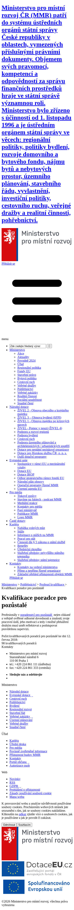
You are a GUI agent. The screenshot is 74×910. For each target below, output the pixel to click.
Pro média (15, 492)
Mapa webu (16, 796)
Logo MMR (25, 517)
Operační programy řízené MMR (37, 485)
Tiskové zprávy (27, 496)
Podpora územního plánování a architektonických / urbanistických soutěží (43, 444)
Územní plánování (20, 720)
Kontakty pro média (29, 506)
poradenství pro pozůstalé (36, 614)
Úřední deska (17, 744)
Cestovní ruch (26, 382)
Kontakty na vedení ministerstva (37, 567)
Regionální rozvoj (20, 709)
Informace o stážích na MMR (35, 535)
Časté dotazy (17, 520)
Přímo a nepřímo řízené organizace (39, 570)
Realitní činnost (27, 396)
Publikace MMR (27, 513)
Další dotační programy (32, 456)
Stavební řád (17, 713)
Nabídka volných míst (31, 528)
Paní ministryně (27, 510)
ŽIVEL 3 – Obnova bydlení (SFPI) (39, 417)
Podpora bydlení (27, 435)
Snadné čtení (25, 403)
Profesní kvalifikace (52, 584)
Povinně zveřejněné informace (28, 751)
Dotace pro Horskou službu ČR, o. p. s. (42, 453)
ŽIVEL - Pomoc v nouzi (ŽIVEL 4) (39, 428)
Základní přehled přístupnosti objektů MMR (44, 574)
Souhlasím (24, 824)
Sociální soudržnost (29, 399)
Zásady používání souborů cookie (30, 793)
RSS (12, 782)
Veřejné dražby (26, 385)
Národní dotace (19, 407)
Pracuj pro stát (26, 538)
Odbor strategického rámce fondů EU (40, 478)
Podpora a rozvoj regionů (33, 431)
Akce (20, 353)
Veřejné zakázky (27, 392)
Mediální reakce (27, 503)
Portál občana (19, 762)
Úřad (20, 364)
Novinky (15, 779)
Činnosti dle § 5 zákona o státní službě (41, 542)
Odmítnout (9, 824)
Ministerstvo (17, 350)
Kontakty (15, 563)
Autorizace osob (19, 765)
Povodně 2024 (26, 360)
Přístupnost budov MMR (24, 754)
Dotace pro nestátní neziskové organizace (43, 449)
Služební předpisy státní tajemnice (38, 560)
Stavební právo (26, 374)
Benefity (22, 545)
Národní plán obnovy (30, 481)
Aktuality (23, 357)
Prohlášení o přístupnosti (24, 789)
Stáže (20, 531)
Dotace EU (24, 471)
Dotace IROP (25, 474)
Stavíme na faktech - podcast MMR (39, 499)
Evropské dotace (21, 695)
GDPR (15, 786)
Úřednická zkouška (29, 549)
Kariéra (14, 524)
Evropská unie (18, 460)
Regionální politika (29, 367)
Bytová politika (27, 378)
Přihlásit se (8, 263)
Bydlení (14, 705)
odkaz (22, 814)
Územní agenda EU (29, 488)
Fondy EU (24, 371)
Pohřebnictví (25, 389)
